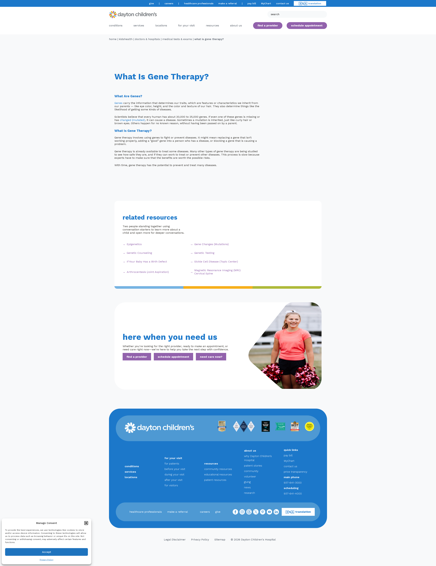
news (247, 487)
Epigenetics (134, 244)
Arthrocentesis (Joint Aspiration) (148, 272)
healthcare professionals (198, 3)
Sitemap (219, 539)
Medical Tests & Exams (177, 39)
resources (212, 25)
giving (247, 482)
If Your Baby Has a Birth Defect (147, 261)
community (251, 471)
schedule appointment (173, 356)
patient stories (253, 465)
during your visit (174, 474)
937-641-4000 (293, 493)
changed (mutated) (132, 120)
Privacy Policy (46, 560)
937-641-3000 (293, 482)
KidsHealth (126, 39)
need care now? (211, 356)
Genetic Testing (204, 252)
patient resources (215, 480)
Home (112, 39)
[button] (86, 523)
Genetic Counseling (139, 252)
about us (250, 450)
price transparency (295, 471)
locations (161, 25)
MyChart (266, 3)
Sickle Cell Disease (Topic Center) (216, 261)
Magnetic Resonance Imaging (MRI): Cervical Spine (217, 272)
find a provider (268, 25)
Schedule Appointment (307, 25)
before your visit (175, 469)
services (139, 25)
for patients (172, 463)
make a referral (227, 3)
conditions (115, 25)
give (151, 3)
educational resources (218, 474)
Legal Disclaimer (175, 539)
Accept (46, 552)
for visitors (171, 485)
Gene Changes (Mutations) (211, 244)
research (249, 492)
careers (169, 3)
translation (314, 3)
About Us (236, 25)
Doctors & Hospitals (147, 39)
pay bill (251, 3)
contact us (282, 3)
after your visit (173, 480)
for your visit (186, 25)
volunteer (250, 476)
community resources (218, 469)
